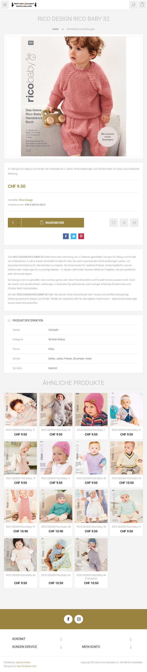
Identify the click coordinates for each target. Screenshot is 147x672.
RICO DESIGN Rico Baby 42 (20, 575)
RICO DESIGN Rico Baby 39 (91, 526)
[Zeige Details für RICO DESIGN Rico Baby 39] (91, 506)
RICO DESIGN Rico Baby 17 (20, 429)
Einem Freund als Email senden (134, 222)
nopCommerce (23, 662)
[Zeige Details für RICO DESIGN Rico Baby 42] (20, 555)
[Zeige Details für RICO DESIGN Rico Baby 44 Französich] (91, 555)
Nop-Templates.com (27, 666)
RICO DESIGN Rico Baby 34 (126, 478)
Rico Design (26, 199)
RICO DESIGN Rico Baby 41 (126, 526)
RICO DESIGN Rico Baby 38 (55, 526)
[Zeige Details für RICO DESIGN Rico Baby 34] (126, 458)
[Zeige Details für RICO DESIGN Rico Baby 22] (56, 409)
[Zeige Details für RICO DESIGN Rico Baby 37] (20, 506)
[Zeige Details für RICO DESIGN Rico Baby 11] (56, 458)
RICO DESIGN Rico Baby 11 (55, 478)
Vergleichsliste (124, 222)
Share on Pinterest (81, 236)
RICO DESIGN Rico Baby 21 (126, 429)
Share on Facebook (66, 236)
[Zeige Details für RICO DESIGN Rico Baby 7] (91, 409)
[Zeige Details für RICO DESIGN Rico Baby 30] (91, 458)
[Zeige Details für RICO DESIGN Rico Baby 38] (56, 506)
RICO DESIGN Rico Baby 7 (91, 429)
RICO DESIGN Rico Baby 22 (55, 429)
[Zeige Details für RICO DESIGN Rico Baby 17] (20, 409)
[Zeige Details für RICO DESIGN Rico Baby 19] (20, 458)
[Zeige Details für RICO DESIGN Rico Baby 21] (126, 409)
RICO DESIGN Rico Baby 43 (55, 575)
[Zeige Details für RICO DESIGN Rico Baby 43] (56, 555)
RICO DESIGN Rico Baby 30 (91, 478)
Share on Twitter (73, 236)
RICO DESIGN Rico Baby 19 (20, 478)
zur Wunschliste (113, 222)
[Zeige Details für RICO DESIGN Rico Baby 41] (126, 506)
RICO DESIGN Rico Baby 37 (20, 526)
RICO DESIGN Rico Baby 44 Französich (91, 577)
